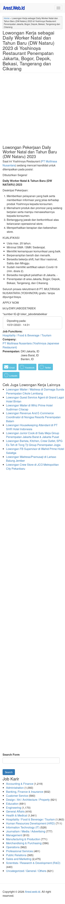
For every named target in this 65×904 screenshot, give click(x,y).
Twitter (47, 367)
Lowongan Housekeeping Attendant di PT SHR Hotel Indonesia (32, 427)
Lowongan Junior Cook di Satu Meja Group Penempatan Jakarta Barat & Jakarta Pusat (32, 435)
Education (12, 804)
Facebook (29, 367)
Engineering (13, 808)
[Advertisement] (32, 111)
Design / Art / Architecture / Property (28, 800)
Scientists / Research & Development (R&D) (33, 863)
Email (12, 367)
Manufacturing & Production (23, 839)
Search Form (11, 755)
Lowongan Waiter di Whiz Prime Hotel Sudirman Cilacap (29, 407)
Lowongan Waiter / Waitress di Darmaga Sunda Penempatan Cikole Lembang (35, 391)
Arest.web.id (32, 892)
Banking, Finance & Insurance (24, 792)
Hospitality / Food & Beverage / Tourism (27, 335)
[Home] (14, 7)
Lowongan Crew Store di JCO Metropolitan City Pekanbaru (32, 467)
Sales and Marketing (18, 859)
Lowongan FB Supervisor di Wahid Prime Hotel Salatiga (35, 451)
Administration (15, 788)
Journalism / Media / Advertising (25, 831)
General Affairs (15, 811)
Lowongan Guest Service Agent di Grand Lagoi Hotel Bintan (35, 399)
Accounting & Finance (19, 784)
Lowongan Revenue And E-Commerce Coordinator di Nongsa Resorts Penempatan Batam (33, 417)
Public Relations (16, 855)
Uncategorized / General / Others (26, 871)
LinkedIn (13, 375)
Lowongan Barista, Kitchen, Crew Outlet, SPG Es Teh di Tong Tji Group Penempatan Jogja (34, 443)
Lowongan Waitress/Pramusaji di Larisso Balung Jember (31, 459)
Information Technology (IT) (23, 827)
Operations (13, 847)
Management (14, 835)
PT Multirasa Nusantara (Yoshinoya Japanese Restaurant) (31, 345)
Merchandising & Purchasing (24, 843)
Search (9, 772)
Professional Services (19, 851)
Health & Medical (16, 815)
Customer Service (17, 796)
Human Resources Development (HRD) (30, 823)
